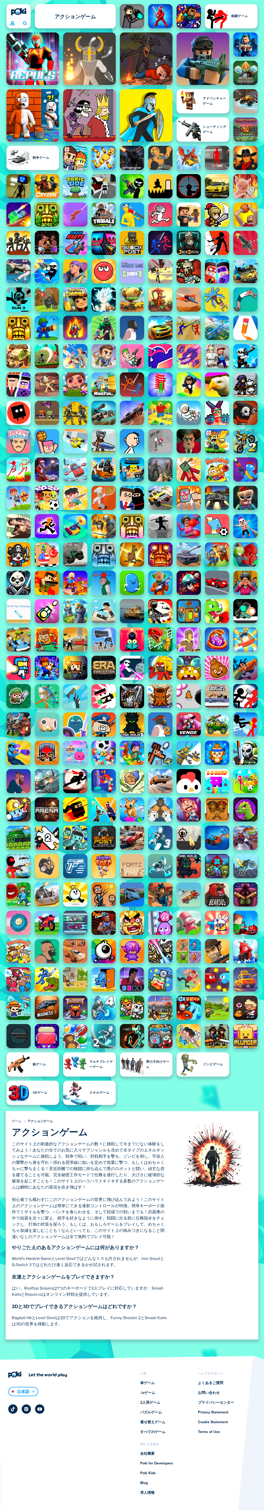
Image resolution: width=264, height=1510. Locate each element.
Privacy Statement (213, 1412)
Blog (144, 1483)
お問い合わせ (209, 1393)
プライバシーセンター (216, 1402)
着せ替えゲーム (153, 1422)
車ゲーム (147, 1383)
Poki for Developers (156, 1463)
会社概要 (147, 1453)
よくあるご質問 (210, 1383)
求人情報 (147, 1493)
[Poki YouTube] (39, 1409)
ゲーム (16, 1121)
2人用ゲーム (150, 1402)
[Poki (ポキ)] (18, 11)
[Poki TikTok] (13, 1409)
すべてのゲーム (153, 1432)
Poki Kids (148, 1473)
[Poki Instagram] (26, 1409)
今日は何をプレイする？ (25, 23)
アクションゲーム (40, 1121)
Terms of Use (209, 1432)
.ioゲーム (147, 1393)
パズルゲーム (151, 1412)
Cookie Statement (213, 1422)
